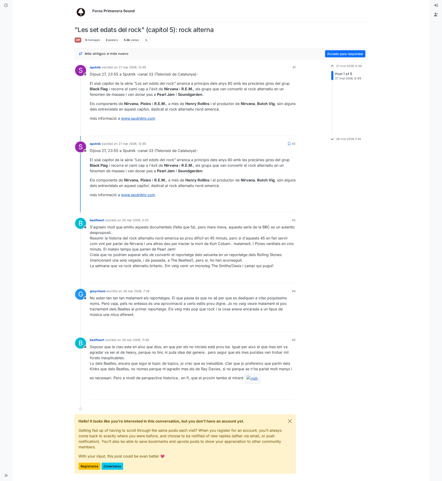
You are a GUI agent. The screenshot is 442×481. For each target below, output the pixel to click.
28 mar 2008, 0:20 (135, 220)
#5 (294, 340)
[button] (6, 475)
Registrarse (89, 466)
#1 (294, 67)
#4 (294, 291)
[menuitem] (436, 5)
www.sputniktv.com (138, 118)
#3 (294, 220)
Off (78, 40)
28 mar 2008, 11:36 (135, 340)
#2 (294, 144)
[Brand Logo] (82, 11)
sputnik (95, 67)
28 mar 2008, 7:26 (136, 291)
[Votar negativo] (282, 130)
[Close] (289, 421)
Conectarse (112, 466)
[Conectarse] (436, 5)
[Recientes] (6, 5)
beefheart (97, 220)
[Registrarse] (436, 14)
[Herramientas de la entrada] (292, 130)
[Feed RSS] (146, 40)
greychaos (97, 291)
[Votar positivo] (266, 130)
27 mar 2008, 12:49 (132, 67)
